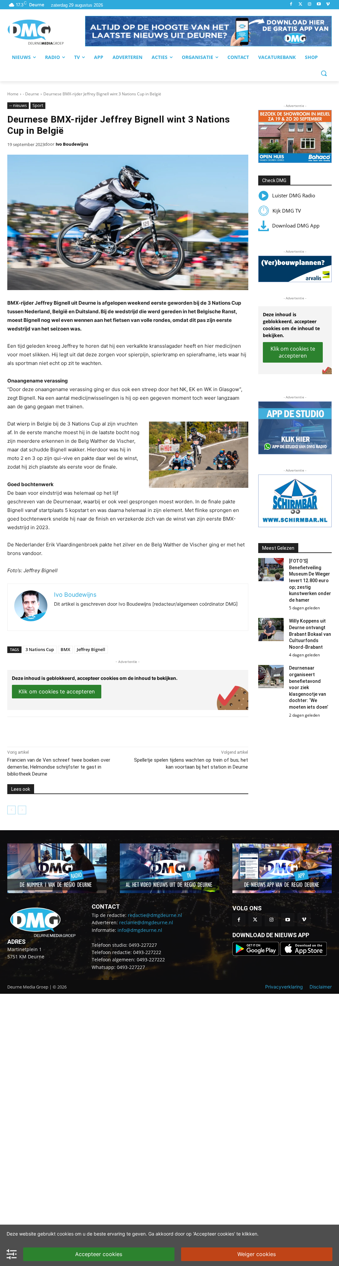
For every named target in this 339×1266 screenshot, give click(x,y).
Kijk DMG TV (286, 210)
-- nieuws (18, 105)
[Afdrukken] (98, 730)
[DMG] (46, 32)
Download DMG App (295, 225)
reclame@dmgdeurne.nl (146, 922)
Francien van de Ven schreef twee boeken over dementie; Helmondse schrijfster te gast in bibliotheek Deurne (58, 767)
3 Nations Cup (39, 649)
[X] (68, 730)
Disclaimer (321, 986)
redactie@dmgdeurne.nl (155, 915)
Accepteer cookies (98, 1254)
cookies (65, 1234)
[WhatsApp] (83, 730)
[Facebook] (291, 4)
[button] (208, 31)
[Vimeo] (328, 4)
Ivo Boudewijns (72, 144)
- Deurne (31, 94)
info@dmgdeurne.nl (140, 930)
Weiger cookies (256, 1254)
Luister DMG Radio (293, 195)
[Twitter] (300, 4)
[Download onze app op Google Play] (256, 954)
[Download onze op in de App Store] (303, 954)
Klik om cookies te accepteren (57, 691)
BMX (65, 649)
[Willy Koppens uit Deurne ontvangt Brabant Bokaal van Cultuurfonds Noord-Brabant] (271, 629)
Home (13, 94)
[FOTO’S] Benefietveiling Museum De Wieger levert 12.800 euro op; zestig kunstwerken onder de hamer (310, 580)
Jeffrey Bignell (91, 649)
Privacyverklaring (284, 986)
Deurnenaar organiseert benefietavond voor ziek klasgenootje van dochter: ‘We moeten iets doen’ (308, 687)
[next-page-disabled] (22, 810)
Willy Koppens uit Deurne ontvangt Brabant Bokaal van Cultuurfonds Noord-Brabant (310, 633)
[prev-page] (11, 810)
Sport (37, 105)
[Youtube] (318, 4)
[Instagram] (310, 4)
